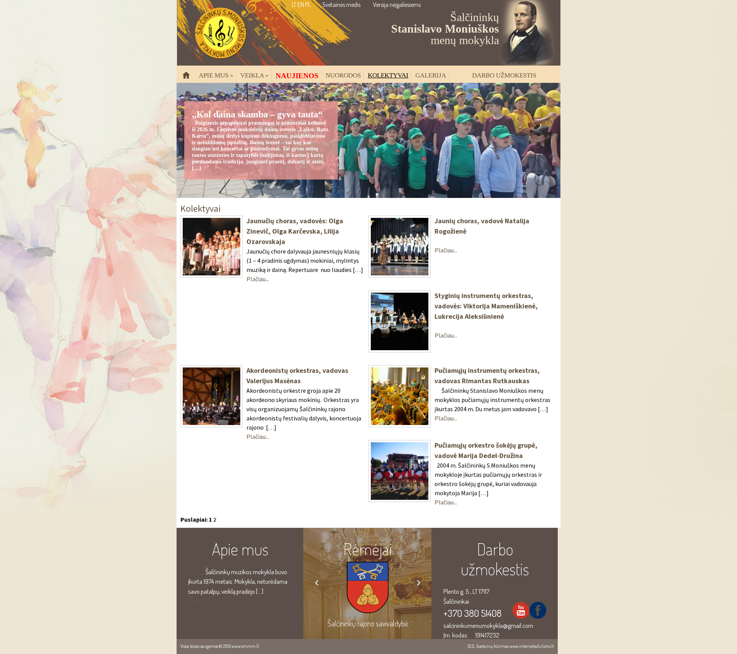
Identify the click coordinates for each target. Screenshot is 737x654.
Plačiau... (257, 279)
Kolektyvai (388, 75)
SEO (470, 646)
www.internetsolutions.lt (531, 646)
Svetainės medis (341, 4)
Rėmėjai (367, 549)
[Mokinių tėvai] (367, 603)
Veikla (254, 75)
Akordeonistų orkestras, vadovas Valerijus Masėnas (297, 375)
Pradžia (189, 78)
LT (294, 4)
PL (308, 4)
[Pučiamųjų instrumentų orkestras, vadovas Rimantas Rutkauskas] (399, 423)
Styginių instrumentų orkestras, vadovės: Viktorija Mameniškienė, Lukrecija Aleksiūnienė (486, 306)
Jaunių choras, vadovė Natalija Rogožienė (482, 226)
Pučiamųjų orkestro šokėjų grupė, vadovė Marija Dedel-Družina (486, 450)
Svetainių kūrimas (492, 646)
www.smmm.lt (245, 646)
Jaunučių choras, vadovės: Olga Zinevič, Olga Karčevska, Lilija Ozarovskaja (294, 231)
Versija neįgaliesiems (397, 4)
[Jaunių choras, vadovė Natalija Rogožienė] (399, 273)
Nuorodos (343, 75)
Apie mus (216, 75)
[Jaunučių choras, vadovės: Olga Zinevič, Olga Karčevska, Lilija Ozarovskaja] (211, 273)
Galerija (430, 75)
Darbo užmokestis (504, 75)
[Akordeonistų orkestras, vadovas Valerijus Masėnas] (211, 423)
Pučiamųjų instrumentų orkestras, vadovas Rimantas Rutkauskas (487, 375)
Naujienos (297, 75)
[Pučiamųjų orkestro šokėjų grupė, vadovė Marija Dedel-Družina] (399, 497)
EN (300, 4)
